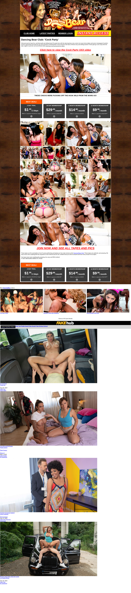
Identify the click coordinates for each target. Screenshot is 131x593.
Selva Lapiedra (4, 514)
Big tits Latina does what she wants (9, 576)
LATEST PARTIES (47, 33)
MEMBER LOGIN (65, 33)
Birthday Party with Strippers (51, 313)
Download (3, 521)
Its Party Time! (4, 313)
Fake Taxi (18, 326)
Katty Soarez (3, 450)
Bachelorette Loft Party (93, 313)
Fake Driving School (42, 326)
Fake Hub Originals (5, 519)
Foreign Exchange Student (7, 513)
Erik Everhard (4, 517)
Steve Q (2, 453)
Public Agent (25, 326)
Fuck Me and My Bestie (6, 446)
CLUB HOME (29, 33)
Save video (3, 390)
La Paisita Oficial (4, 578)
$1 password (3, 457)
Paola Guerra (3, 447)
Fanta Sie (2, 385)
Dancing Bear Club (79, 253)
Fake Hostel (32, 326)
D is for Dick (3, 383)
